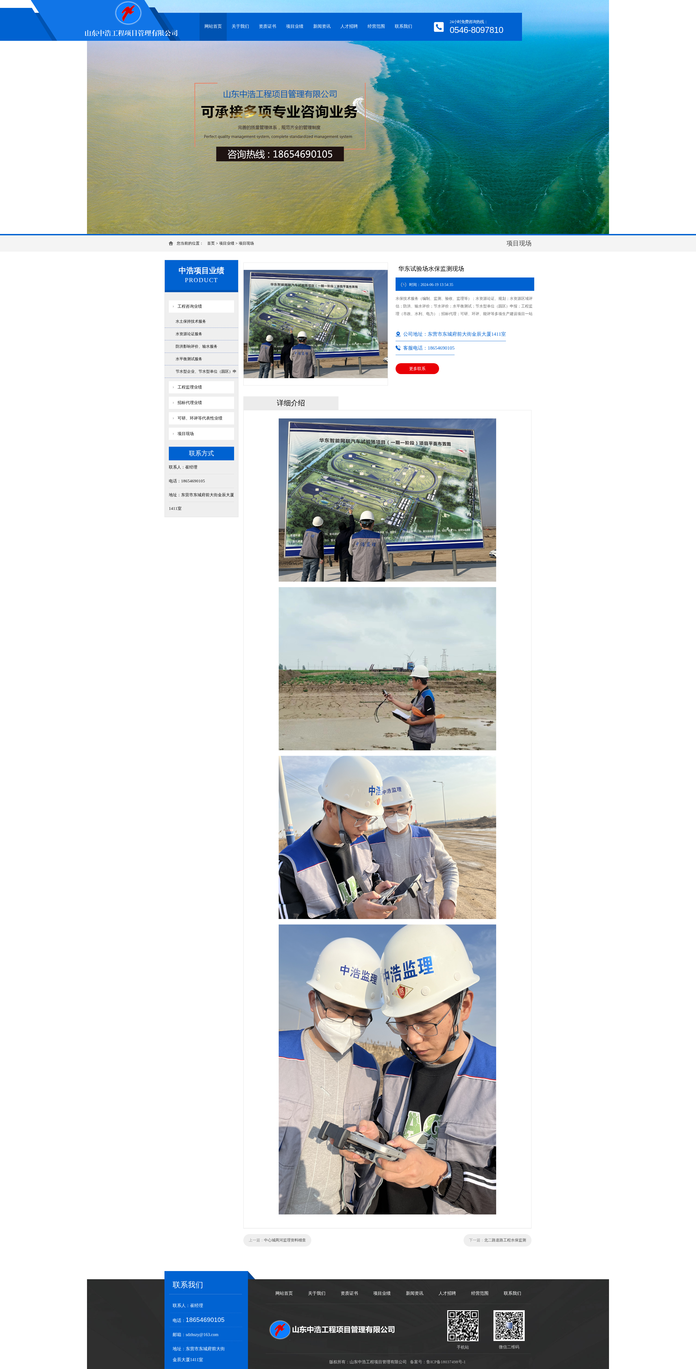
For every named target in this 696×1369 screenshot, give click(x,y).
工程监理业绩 (190, 387)
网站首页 (213, 26)
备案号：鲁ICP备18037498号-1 (438, 1362)
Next (686, 117)
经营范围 (376, 26)
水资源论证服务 (189, 334)
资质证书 (267, 26)
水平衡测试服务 (189, 359)
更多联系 (417, 368)
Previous (9, 117)
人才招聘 (349, 26)
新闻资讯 (322, 26)
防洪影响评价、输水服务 (196, 346)
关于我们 (240, 26)
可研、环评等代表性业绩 (200, 418)
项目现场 (246, 243)
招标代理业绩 (190, 402)
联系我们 (403, 26)
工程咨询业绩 (190, 306)
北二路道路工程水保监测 (505, 1240)
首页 (211, 243)
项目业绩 (294, 26)
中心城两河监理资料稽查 (285, 1240)
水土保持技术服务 (191, 321)
